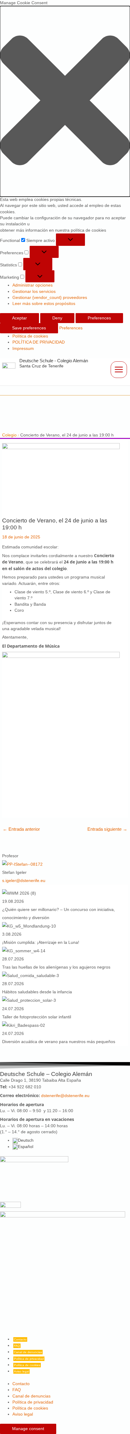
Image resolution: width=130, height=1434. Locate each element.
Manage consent (28, 1428)
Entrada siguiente (107, 829)
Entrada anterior (21, 829)
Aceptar (19, 318)
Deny (57, 318)
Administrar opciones (32, 285)
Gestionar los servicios (34, 291)
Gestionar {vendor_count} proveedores (49, 297)
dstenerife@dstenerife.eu (65, 1095)
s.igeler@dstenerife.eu (23, 880)
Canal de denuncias (28, 1352)
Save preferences (29, 328)
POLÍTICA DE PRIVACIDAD (38, 342)
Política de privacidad (29, 1358)
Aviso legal (21, 1371)
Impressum (23, 348)
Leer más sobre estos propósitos (43, 303)
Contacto (20, 1339)
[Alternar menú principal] (119, 369)
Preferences (99, 318)
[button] (65, 101)
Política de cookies (30, 336)
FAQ (17, 1345)
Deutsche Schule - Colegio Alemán (53, 360)
